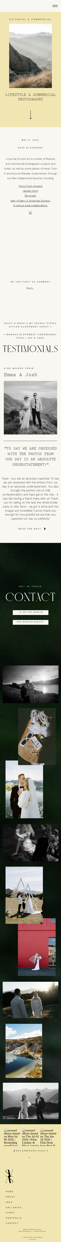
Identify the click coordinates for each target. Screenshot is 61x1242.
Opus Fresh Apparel (31, 185)
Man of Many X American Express (30, 200)
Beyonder (30, 195)
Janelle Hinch (30, 190)
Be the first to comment (30, 282)
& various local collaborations (30, 205)
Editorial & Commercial (30, 19)
